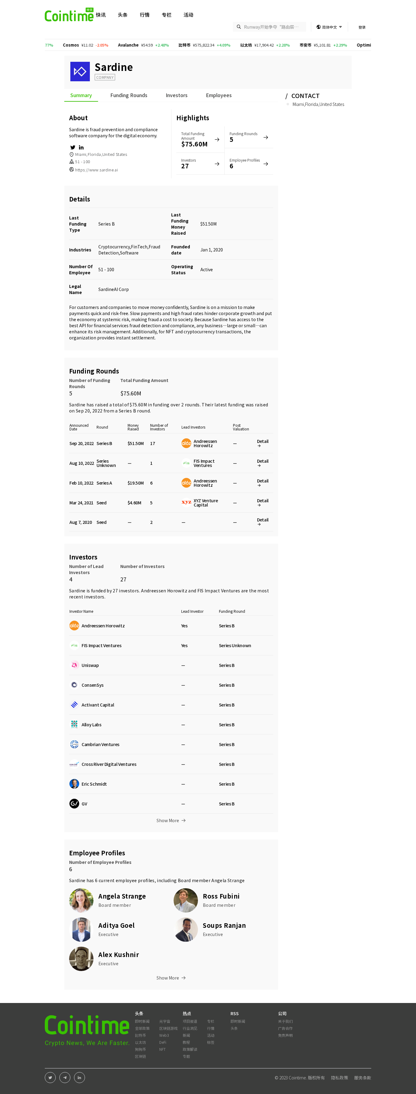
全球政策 (142, 1028)
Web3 (164, 1035)
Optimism (340, 45)
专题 (186, 1056)
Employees (219, 96)
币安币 (279, 45)
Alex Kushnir (118, 954)
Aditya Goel (116, 925)
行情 (145, 14)
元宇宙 (164, 1021)
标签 (210, 1042)
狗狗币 (140, 1049)
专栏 (166, 14)
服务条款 (362, 1078)
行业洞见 (190, 1028)
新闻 (186, 1035)
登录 (362, 27)
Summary (81, 96)
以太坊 (219, 45)
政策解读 (190, 1049)
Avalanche (101, 45)
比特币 (158, 45)
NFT (162, 1049)
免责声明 (285, 1035)
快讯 (101, 14)
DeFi (162, 1042)
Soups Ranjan (224, 925)
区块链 (140, 1056)
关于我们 (285, 1021)
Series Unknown (106, 463)
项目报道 (190, 1021)
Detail (263, 441)
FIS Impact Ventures (218, 590)
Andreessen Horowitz (164, 590)
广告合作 (285, 1028)
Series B (106, 224)
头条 (123, 14)
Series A (104, 483)
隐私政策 (339, 1078)
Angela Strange (228, 880)
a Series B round (132, 411)
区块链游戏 (168, 1028)
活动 (188, 14)
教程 (186, 1042)
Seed (102, 503)
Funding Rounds (128, 96)
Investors (177, 96)
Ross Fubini (221, 896)
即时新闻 (142, 1021)
